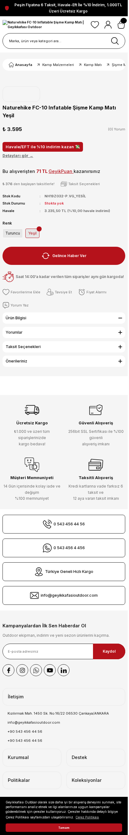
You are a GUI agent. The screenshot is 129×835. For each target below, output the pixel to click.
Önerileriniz (16, 361)
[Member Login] (108, 25)
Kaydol (109, 651)
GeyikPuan (61, 171)
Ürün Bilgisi (16, 318)
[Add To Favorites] (21, 292)
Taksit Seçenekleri (23, 346)
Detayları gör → (18, 155)
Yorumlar (14, 332)
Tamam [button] (64, 827)
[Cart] (121, 25)
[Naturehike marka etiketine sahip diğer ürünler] (21, 94)
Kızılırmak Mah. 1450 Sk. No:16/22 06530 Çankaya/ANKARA (58, 713)
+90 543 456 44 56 (25, 731)
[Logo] (44, 25)
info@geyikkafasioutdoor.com (34, 722)
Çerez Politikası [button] (87, 817)
